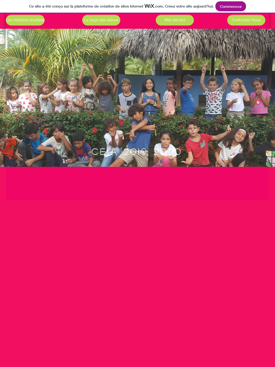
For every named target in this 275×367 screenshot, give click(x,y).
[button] (246, 20)
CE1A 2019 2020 (137, 151)
